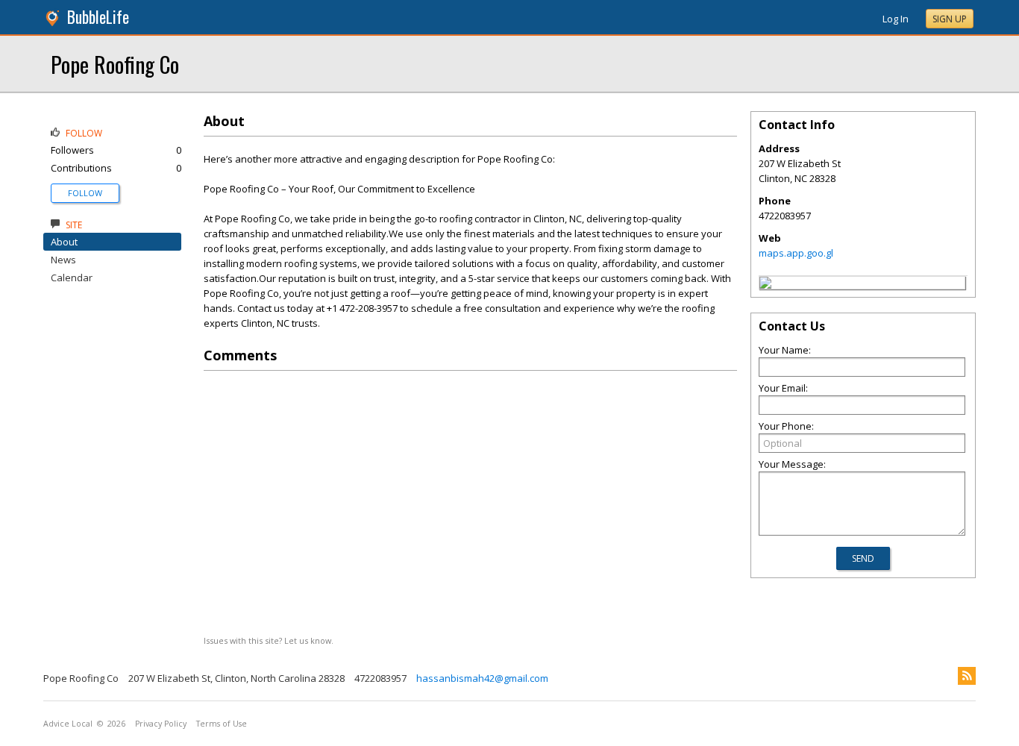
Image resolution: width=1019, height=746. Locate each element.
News (63, 259)
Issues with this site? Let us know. (268, 640)
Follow (85, 192)
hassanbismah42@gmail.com (482, 678)
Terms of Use (221, 723)
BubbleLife (98, 16)
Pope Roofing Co (115, 64)
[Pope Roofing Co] (765, 285)
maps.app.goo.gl (796, 253)
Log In (895, 18)
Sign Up (949, 19)
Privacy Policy (160, 723)
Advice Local (68, 723)
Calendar (72, 277)
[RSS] (967, 676)
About (64, 241)
